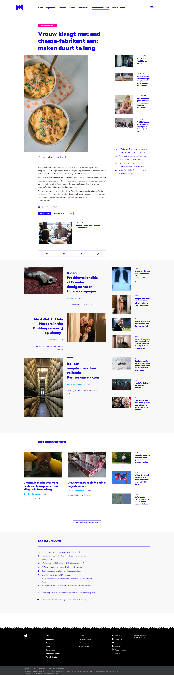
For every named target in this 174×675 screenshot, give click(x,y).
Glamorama (83, 7)
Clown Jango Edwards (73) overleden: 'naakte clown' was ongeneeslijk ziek (68, 592)
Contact (81, 635)
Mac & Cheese (45, 213)
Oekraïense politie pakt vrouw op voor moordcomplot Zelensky (64, 599)
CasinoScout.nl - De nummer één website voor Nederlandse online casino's (95, 671)
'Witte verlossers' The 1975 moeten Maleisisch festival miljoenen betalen (132, 165)
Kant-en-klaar (59, 213)
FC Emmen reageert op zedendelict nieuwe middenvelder (62, 567)
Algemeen (50, 7)
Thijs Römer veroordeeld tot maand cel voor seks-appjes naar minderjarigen (64, 557)
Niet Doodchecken (100, 7)
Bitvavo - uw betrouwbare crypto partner (59, 671)
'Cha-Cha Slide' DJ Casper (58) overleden (56, 574)
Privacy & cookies (85, 639)
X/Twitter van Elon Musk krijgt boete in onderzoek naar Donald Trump (133, 151)
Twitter (117, 635)
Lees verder (72, 233)
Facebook (118, 639)
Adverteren (83, 642)
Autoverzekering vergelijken (56, 668)
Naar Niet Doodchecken (87, 522)
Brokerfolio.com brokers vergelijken (35, 671)
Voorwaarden (84, 646)
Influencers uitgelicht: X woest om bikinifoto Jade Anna (61, 563)
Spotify (117, 646)
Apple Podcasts (120, 650)
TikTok (117, 653)
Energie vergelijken (39, 668)
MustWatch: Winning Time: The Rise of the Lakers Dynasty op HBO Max (67, 585)
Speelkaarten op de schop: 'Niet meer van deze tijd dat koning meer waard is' (134, 158)
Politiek (62, 7)
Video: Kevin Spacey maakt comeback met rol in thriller (61, 552)
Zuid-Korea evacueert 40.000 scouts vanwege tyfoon (61, 571)
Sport (72, 7)
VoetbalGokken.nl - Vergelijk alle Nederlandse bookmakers (41, 673)
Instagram (118, 642)
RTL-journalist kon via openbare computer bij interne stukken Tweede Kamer (67, 580)
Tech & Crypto (118, 7)
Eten (70, 213)
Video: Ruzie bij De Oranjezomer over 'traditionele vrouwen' (132, 172)
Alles (40, 7)
